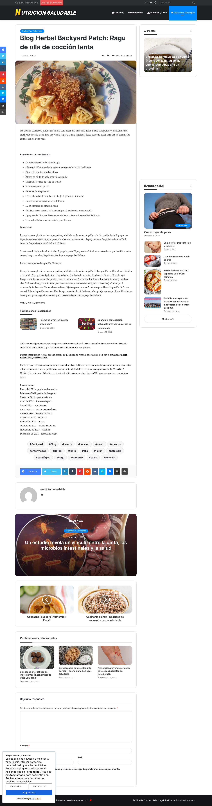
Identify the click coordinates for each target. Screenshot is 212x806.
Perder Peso (137, 12)
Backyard (37, 444)
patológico (44, 457)
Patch (99, 450)
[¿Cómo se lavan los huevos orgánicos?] (28, 324)
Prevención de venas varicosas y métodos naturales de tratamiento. (114, 671)
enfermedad (38, 450)
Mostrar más (168, 319)
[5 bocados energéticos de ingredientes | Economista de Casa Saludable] (37, 657)
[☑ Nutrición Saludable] (46, 13)
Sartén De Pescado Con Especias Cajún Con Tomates (176, 273)
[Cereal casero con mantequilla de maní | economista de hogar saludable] (76, 655)
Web (80, 757)
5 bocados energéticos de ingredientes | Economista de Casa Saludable (35, 674)
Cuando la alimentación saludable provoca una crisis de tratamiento (114, 324)
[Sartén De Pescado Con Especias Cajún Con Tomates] (152, 281)
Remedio (77, 457)
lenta (73, 450)
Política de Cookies (142, 800)
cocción (84, 444)
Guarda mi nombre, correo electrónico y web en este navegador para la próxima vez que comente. (71, 769)
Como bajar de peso (157, 232)
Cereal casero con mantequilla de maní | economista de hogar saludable (75, 671)
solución (110, 457)
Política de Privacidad (175, 800)
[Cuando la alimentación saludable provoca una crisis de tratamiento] (86, 324)
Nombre (24, 745)
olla (86, 450)
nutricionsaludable (52, 489)
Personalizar (16, 786)
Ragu (61, 457)
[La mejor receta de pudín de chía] (152, 261)
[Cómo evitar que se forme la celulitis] (152, 247)
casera (68, 444)
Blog (53, 444)
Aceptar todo (29, 792)
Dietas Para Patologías (184, 12)
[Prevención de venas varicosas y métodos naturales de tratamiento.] (115, 655)
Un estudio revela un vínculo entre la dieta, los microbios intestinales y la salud (76, 545)
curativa (116, 444)
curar (100, 444)
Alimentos (119, 12)
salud (94, 457)
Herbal (58, 450)
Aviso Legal (158, 800)
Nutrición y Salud (158, 12)
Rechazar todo (40, 786)
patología (115, 450)
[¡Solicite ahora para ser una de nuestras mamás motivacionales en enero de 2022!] (152, 302)
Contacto (191, 800)
